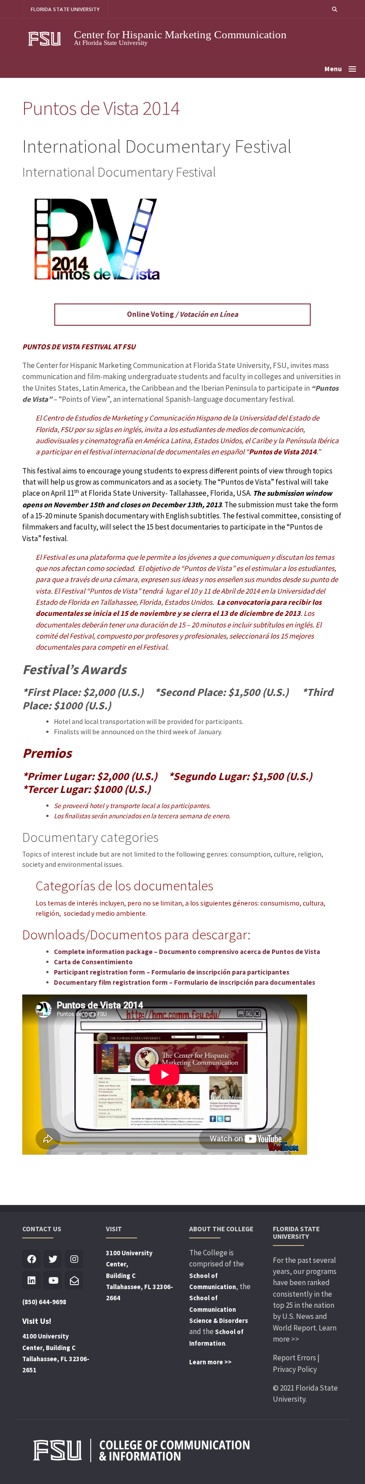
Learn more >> (210, 1362)
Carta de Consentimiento (93, 962)
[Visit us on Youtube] (53, 1281)
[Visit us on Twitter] (53, 1259)
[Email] (74, 1281)
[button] (334, 9)
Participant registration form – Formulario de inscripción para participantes (171, 972)
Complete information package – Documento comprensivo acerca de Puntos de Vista (187, 951)
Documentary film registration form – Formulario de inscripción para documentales (184, 982)
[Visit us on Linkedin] (31, 1281)
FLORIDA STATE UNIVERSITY (65, 9)
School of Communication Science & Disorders (218, 1309)
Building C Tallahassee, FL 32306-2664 (139, 1287)
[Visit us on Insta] (74, 1259)
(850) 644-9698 (44, 1302)
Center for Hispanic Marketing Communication (180, 34)
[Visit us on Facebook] (31, 1259)
